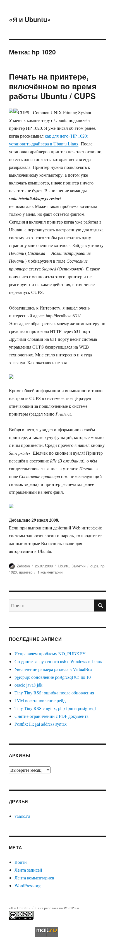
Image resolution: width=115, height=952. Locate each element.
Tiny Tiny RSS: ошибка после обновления (54, 693)
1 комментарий (50, 572)
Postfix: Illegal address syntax (41, 724)
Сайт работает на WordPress (57, 907)
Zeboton (23, 566)
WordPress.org (27, 885)
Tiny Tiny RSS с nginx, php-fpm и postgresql (55, 708)
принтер (25, 572)
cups (94, 566)
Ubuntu (63, 566)
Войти (21, 862)
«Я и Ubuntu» (30, 19)
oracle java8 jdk (28, 685)
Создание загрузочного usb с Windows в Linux (58, 661)
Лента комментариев (34, 878)
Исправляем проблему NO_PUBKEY (50, 653)
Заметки (78, 566)
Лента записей (28, 870)
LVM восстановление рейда (41, 700)
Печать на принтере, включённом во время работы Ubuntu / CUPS (52, 86)
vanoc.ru (22, 816)
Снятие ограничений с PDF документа (51, 716)
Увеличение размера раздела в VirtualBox (53, 669)
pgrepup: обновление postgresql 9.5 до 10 (53, 677)
